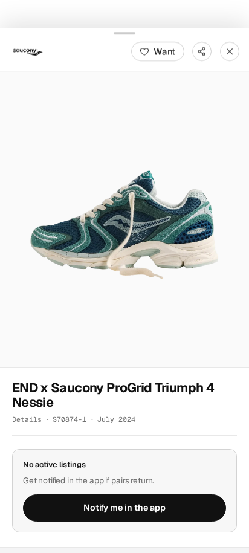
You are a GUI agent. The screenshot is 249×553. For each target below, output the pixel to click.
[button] (124, 219)
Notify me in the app (124, 507)
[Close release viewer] (229, 50)
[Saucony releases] (28, 50)
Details (27, 419)
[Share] (202, 50)
